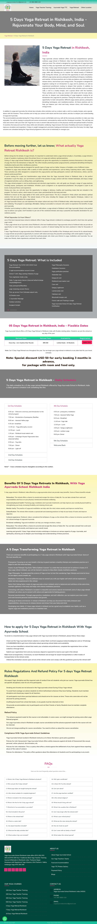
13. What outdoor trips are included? (17, 835)
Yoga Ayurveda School (54, 923)
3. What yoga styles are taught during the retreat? (21, 788)
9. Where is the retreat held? (15, 816)
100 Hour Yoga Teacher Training (16, 890)
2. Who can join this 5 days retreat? (17, 784)
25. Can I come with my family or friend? (63, 830)
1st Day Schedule (15, 406)
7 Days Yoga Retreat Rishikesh (16, 910)
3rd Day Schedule (15, 460)
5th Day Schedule (60, 441)
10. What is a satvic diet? (13, 821)
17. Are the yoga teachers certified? (62, 793)
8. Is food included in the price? (15, 812)
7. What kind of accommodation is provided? (19, 807)
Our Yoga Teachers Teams (60, 859)
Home (31, 7)
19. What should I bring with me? (61, 802)
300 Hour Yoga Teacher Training (16, 898)
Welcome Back (59, 445)
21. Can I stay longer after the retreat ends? (64, 812)
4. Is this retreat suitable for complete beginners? (21, 793)
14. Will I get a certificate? (59, 779)
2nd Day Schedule (15, 455)
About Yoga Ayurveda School (61, 855)
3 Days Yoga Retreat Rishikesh (16, 906)
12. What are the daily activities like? (17, 830)
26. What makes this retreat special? (62, 835)
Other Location (86, 7)
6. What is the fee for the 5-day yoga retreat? (20, 802)
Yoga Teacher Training (43, 7)
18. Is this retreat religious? (59, 798)
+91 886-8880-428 (60, 898)
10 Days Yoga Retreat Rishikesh (16, 914)
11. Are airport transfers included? (16, 826)
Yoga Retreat (74, 7)
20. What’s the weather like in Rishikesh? (64, 807)
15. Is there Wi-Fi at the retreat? (61, 784)
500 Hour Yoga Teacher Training (16, 902)
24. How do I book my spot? (59, 826)
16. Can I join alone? (57, 788)
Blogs (53, 874)
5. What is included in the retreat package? (19, 798)
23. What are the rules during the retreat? (64, 821)
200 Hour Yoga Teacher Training (16, 894)
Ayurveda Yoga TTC (60, 7)
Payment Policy (56, 870)
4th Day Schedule (60, 406)
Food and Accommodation (60, 863)
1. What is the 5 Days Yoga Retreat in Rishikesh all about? (23, 779)
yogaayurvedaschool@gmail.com (65, 904)
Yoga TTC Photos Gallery (59, 867)
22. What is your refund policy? (60, 816)
